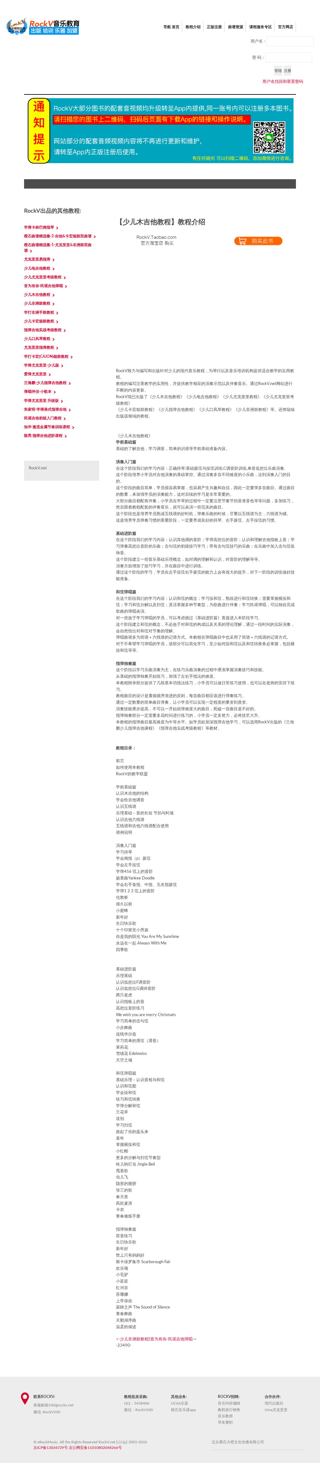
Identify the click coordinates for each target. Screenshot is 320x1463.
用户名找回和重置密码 (282, 82)
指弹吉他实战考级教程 (43, 330)
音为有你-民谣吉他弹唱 (171, 1339)
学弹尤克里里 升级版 (41, 400)
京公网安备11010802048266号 (95, 1448)
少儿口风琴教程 (37, 339)
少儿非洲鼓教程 (134, 1339)
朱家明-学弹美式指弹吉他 (45, 409)
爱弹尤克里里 (35, 374)
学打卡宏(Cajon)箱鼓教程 (46, 356)
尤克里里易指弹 (37, 259)
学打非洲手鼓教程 (39, 312)
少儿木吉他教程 (37, 294)
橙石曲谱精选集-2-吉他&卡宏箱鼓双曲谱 (58, 236)
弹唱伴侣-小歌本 (38, 391)
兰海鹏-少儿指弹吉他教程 (45, 383)
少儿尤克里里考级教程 (43, 277)
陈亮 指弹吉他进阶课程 (43, 436)
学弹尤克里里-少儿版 (41, 365)
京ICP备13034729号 (50, 1448)
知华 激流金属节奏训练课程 (47, 427)
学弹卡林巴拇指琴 (39, 227)
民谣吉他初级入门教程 (43, 418)
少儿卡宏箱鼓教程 (39, 321)
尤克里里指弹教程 (39, 347)
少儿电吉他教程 (37, 268)
